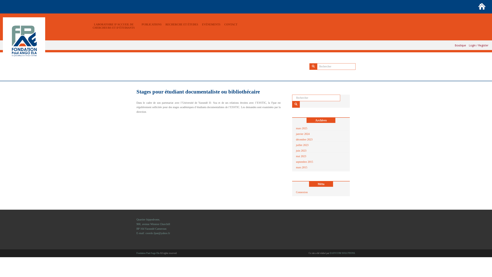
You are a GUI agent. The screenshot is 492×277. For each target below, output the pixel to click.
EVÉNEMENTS (211, 24)
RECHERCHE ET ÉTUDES (181, 24)
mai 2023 (301, 156)
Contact (230, 24)
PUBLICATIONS (152, 24)
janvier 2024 (303, 134)
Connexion (302, 192)
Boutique (460, 45)
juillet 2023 (302, 145)
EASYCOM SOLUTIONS (342, 253)
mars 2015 (301, 167)
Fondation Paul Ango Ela (147, 253)
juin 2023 (301, 150)
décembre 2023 (304, 139)
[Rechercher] (313, 66)
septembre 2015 (304, 161)
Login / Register (478, 45)
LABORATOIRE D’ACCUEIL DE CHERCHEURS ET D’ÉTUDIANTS (114, 26)
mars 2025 (301, 128)
